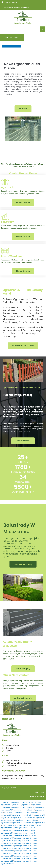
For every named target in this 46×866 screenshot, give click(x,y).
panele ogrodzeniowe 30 (22, 861)
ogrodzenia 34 (40, 823)
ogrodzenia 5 (5, 805)
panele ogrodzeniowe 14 (22, 840)
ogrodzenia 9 (5, 807)
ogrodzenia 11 (28, 807)
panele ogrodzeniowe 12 (22, 838)
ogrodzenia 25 (18, 817)
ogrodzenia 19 (32, 812)
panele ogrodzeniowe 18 (22, 846)
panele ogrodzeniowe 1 (10, 825)
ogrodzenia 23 (40, 815)
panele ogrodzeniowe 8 (21, 833)
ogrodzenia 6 (16, 805)
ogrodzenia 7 (26, 805)
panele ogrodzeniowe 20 (22, 848)
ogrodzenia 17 (9, 812)
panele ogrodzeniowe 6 (21, 830)
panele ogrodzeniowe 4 (21, 828)
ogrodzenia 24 (7, 817)
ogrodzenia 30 (32, 820)
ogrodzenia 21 (17, 815)
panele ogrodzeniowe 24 (22, 853)
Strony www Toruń (36, 797)
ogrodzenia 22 (29, 815)
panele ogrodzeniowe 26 (22, 856)
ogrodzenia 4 (36, 802)
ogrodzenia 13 (7, 810)
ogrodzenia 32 (17, 823)
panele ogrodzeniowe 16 (22, 843)
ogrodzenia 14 (18, 810)
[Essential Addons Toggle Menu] (42, 29)
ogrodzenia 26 (30, 817)
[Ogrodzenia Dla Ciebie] (23, 128)
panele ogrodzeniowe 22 (22, 851)
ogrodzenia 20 (6, 815)
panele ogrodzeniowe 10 (22, 835)
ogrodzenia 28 (9, 820)
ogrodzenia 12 (39, 807)
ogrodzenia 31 (6, 823)
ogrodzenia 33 (29, 823)
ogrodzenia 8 (36, 805)
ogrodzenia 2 (16, 802)
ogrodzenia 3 (26, 802)
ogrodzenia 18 (20, 812)
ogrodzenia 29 (20, 820)
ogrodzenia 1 (5, 802)
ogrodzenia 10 (16, 807)
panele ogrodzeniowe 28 (22, 858)
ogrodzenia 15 (30, 810)
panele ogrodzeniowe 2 (27, 825)
